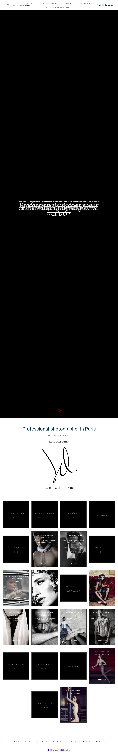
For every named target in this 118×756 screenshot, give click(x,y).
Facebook (96, 5)
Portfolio (29, 3)
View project (59, 215)
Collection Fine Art (88, 742)
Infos (68, 3)
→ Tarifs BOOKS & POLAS (58, 7)
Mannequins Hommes (29, 202)
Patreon (111, 5)
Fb (47, 742)
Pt (57, 742)
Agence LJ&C (40, 742)
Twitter (99, 5)
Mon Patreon (100, 742)
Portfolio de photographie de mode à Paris (76, 202)
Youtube (105, 5)
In (50, 742)
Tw (54, 742)
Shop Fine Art (75, 742)
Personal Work (49, 3)
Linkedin (108, 5)
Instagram (102, 5)
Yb (61, 742)
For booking (85, 3)
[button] (59, 3)
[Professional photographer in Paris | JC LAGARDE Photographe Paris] (17, 5)
